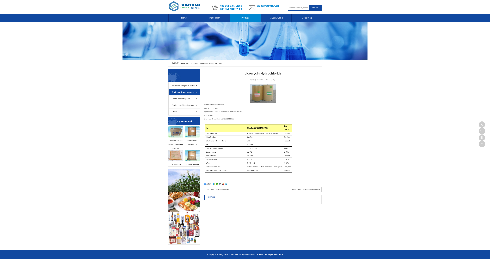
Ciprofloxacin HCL (223, 190)
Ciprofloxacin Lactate (311, 190)
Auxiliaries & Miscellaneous (183, 105)
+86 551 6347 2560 (482, 124)
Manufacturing (276, 18)
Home (184, 18)
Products (245, 18)
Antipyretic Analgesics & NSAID (184, 86)
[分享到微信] (217, 184)
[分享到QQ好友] (220, 184)
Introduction (214, 18)
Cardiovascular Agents (181, 99)
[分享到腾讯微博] (226, 184)
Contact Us (307, 18)
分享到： (209, 184)
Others (174, 112)
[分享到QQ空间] (214, 184)
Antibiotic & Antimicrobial (211, 63)
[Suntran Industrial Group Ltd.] (184, 6)
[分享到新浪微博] (223, 184)
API (197, 63)
